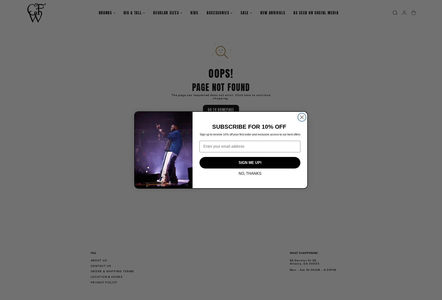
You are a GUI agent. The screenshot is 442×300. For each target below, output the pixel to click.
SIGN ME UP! (250, 163)
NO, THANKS (250, 173)
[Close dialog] (302, 117)
